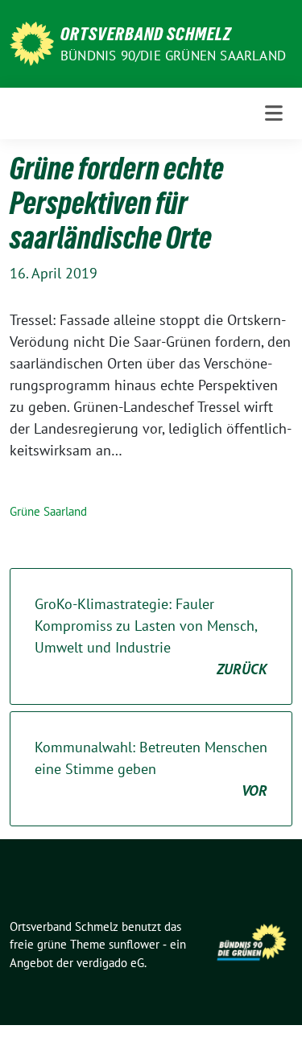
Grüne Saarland (48, 511)
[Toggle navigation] (273, 113)
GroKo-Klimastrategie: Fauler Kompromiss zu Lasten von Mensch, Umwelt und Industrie (151, 636)
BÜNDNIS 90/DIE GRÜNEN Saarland (173, 55)
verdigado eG (110, 962)
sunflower (134, 944)
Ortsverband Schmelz (146, 33)
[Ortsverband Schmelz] (32, 42)
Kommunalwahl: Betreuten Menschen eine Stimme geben (151, 769)
